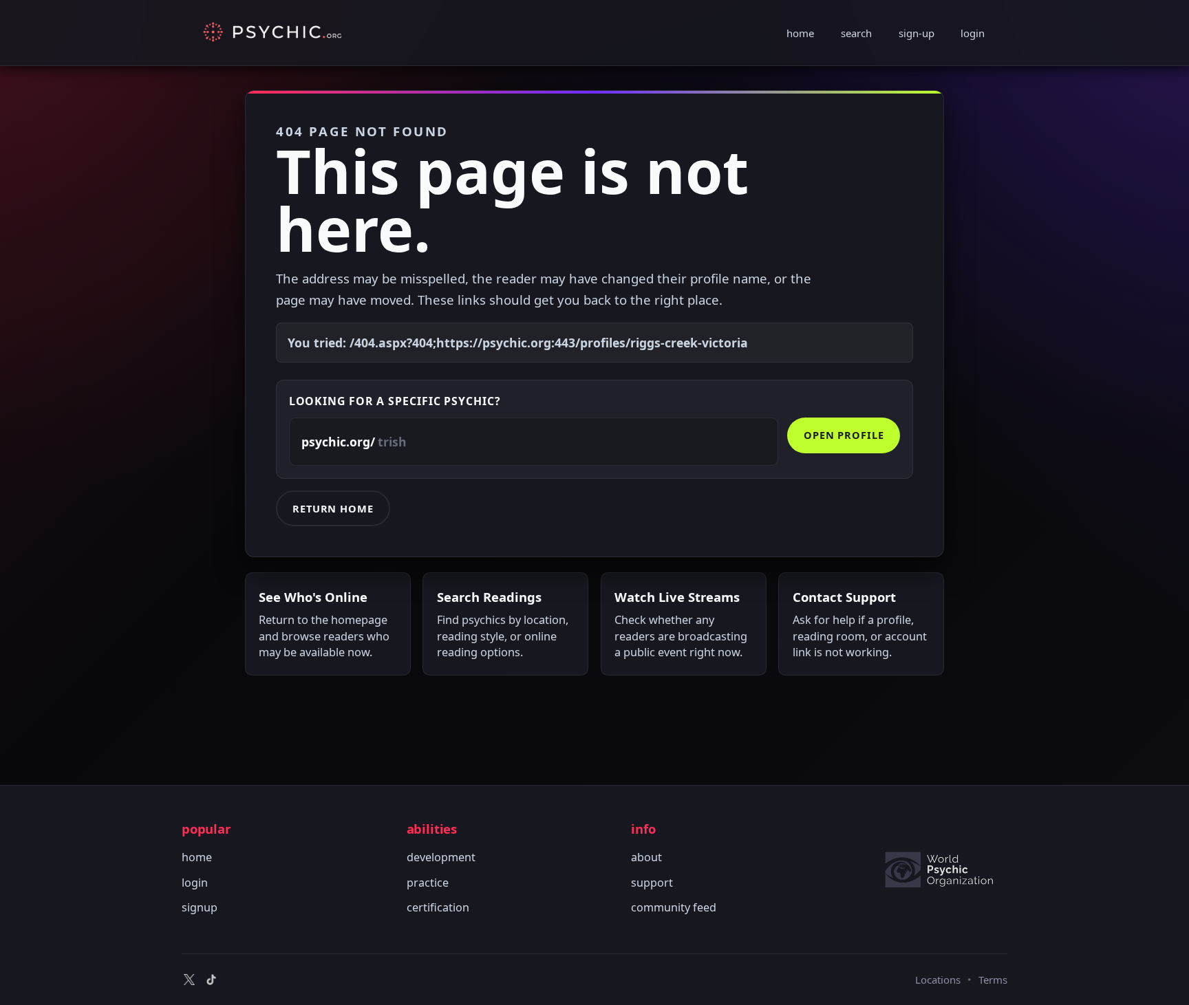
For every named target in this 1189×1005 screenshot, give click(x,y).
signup (199, 907)
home (800, 33)
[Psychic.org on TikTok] (211, 979)
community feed (673, 907)
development (441, 857)
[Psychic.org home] (945, 869)
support (652, 882)
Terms (992, 979)
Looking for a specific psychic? (395, 401)
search (856, 33)
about (646, 857)
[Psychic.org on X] (189, 979)
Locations (938, 979)
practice (428, 882)
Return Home (333, 508)
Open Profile (844, 435)
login (973, 33)
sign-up (916, 33)
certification (438, 907)
